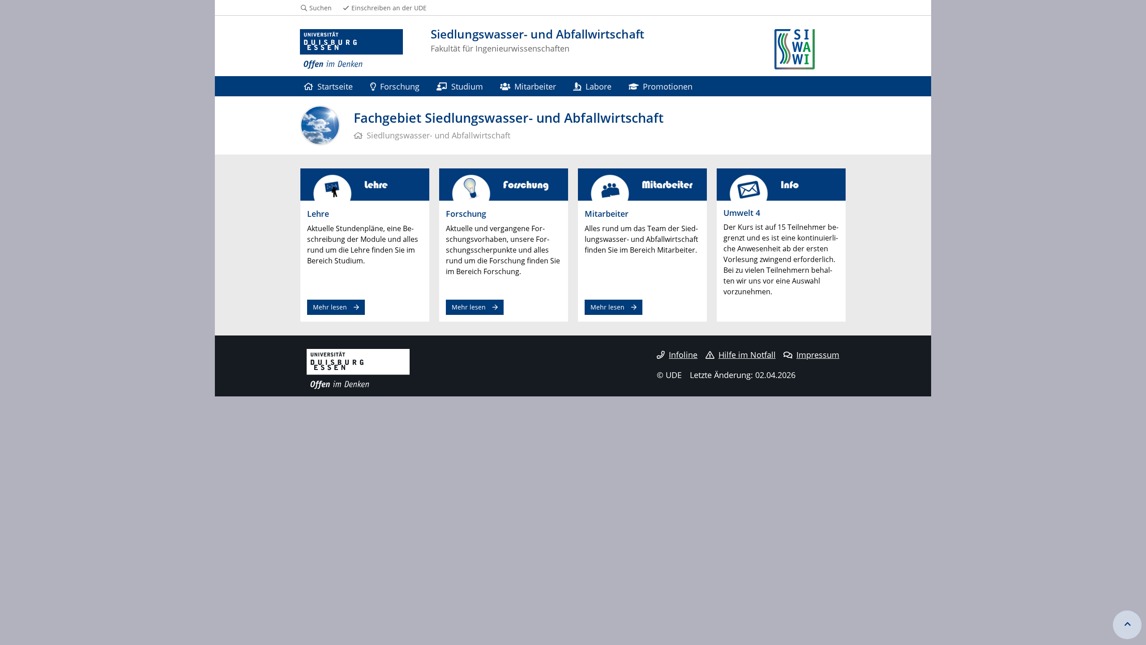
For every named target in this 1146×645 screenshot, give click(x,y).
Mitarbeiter (535, 86)
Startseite (335, 86)
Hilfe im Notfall (747, 354)
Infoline (683, 354)
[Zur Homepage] (351, 49)
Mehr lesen (330, 307)
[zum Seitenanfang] (1127, 625)
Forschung (399, 86)
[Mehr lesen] (364, 184)
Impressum (817, 354)
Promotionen (668, 86)
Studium (467, 86)
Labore (598, 86)
